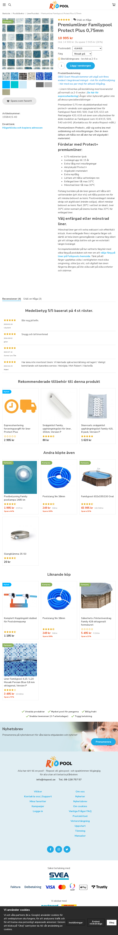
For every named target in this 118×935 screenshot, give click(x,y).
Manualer (80, 835)
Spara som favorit (20, 101)
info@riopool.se (45, 779)
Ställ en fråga (84, 20)
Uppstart (80, 826)
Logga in (38, 811)
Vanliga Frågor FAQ (80, 811)
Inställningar (76, 922)
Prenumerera (103, 742)
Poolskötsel (80, 816)
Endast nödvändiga (96, 922)
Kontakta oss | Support (38, 796)
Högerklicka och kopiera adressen (22, 127)
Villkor (38, 791)
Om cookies (80, 806)
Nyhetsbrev (12, 728)
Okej (111, 922)
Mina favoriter (38, 801)
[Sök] (9, 4)
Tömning (80, 831)
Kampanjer (38, 806)
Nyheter (80, 796)
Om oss (80, 791)
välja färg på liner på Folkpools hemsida (86, 254)
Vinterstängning (80, 821)
